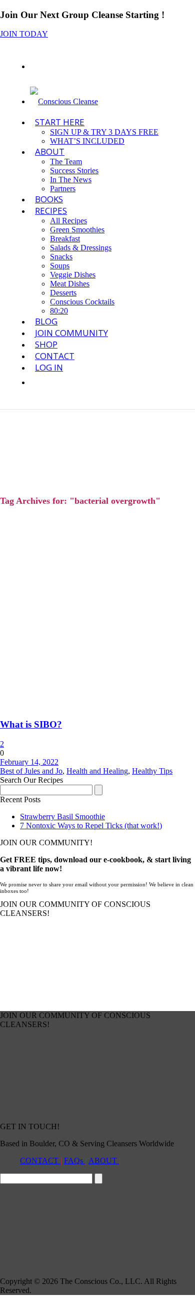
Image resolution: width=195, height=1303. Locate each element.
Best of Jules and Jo (31, 771)
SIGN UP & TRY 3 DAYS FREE (104, 132)
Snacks (61, 256)
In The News (71, 179)
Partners (63, 188)
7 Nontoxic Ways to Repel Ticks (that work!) (91, 825)
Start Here (59, 122)
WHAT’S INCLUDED (87, 141)
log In (49, 367)
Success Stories (74, 170)
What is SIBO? (31, 724)
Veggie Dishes (73, 274)
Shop (46, 344)
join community (71, 333)
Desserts (63, 292)
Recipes (51, 210)
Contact (54, 356)
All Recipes (68, 220)
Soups (60, 265)
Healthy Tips (152, 771)
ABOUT (49, 151)
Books (49, 199)
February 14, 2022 (29, 762)
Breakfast (65, 238)
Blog (46, 321)
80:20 (59, 310)
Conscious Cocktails (82, 301)
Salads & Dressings (81, 247)
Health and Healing (97, 771)
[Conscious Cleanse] (64, 101)
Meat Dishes (70, 283)
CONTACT (40, 1160)
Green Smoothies (77, 229)
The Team (66, 161)
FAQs (74, 1160)
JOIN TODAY (24, 34)
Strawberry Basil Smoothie (62, 816)
